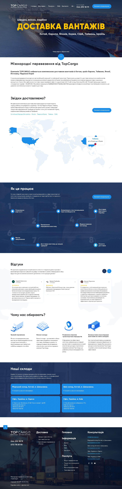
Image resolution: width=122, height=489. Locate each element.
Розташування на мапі (94, 442)
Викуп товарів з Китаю (71, 460)
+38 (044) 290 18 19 (17, 406)
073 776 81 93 (16, 445)
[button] (104, 271)
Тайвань (50, 114)
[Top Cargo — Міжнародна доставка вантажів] (19, 6)
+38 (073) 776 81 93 (17, 408)
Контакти (65, 6)
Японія (34, 114)
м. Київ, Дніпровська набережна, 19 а (74, 403)
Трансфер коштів (69, 470)
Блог (65, 445)
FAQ (58, 6)
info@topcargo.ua (93, 437)
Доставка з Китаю (44, 439)
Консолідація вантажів (71, 467)
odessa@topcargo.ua (18, 405)
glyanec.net (25, 485)
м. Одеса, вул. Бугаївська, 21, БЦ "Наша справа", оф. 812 (28, 403)
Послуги (51, 6)
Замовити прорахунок (101, 6)
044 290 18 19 (83, 7)
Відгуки (66, 443)
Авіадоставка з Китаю (45, 437)
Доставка (41, 6)
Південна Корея (42, 114)
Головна (34, 6)
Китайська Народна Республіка (20, 114)
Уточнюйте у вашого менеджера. (22, 390)
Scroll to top (5, 427)
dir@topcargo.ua (68, 405)
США (55, 114)
